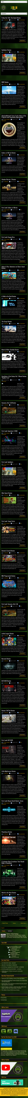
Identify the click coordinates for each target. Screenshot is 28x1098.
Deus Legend (7, 119)
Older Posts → (24, 923)
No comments (22, 20)
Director (14, 951)
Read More (22, 40)
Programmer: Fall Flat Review (8, 710)
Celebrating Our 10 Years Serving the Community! (12, 971)
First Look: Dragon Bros (8, 237)
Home (14, 923)
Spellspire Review (6, 50)
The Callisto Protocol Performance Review (11, 990)
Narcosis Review (6, 658)
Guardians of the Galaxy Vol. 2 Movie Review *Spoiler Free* (14, 377)
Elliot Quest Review (7, 493)
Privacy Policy (3, 997)
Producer (14, 955)
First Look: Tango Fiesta (8, 521)
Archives (10, 931)
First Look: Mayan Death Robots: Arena (12, 801)
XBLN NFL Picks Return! (7, 965)
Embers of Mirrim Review (9, 153)
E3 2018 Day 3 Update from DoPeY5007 (10, 967)
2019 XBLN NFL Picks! (6, 963)
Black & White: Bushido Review (10, 349)
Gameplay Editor (14, 953)
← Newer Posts (4, 923)
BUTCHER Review (6, 681)
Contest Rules (4, 1000)
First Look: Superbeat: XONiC (10, 431)
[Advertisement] (14, 46)
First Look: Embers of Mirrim (9, 207)
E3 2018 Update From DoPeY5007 (9, 969)
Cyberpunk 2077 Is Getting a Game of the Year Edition (13, 978)
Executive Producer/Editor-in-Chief (14, 946)
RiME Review (5, 82)
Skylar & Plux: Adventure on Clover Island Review (13, 267)
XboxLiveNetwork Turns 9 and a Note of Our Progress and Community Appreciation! (14, 116)
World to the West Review (9, 892)
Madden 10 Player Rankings (12, 933)
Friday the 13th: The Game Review (11, 18)
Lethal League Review (8, 633)
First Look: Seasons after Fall (10, 604)
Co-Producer (14, 949)
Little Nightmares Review (9, 771)
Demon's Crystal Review (8, 550)
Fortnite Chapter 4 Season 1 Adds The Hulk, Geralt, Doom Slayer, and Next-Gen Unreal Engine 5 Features (14, 987)
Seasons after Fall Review (9, 403)
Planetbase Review (7, 832)
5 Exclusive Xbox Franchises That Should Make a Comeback (13, 862)
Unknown (6, 20)
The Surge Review (7, 321)
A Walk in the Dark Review (9, 296)
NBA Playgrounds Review (8, 576)
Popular (3, 931)
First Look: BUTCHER (7, 740)
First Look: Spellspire (7, 462)
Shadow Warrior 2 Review (9, 179)
